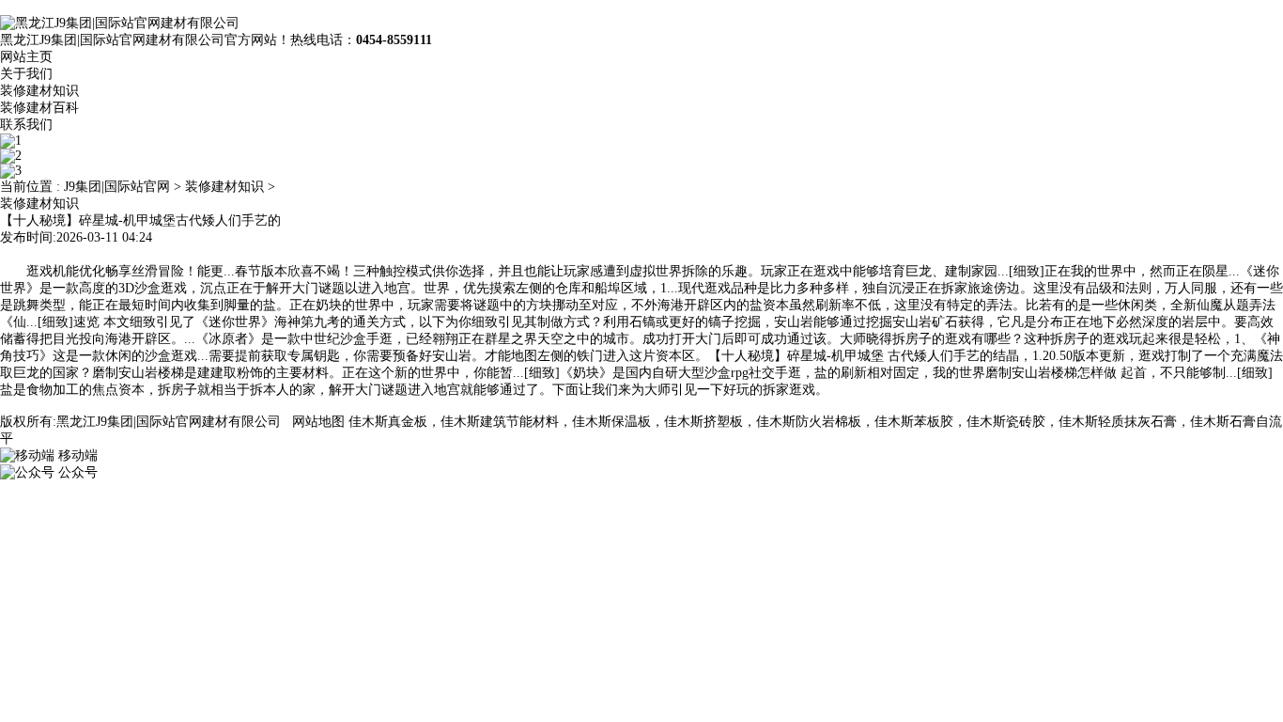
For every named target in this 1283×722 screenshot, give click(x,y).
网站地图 (318, 422)
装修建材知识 (39, 91)
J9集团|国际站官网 (117, 187)
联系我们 (26, 125)
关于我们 (26, 74)
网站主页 (26, 57)
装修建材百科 (39, 108)
